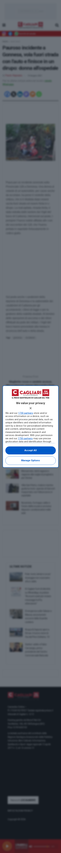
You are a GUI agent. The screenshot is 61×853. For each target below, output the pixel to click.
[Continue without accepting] (30, 408)
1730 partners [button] (25, 413)
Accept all (30, 450)
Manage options (30, 460)
